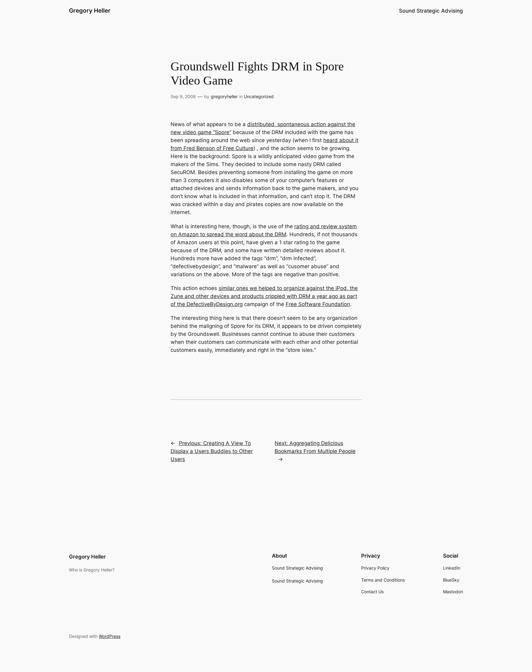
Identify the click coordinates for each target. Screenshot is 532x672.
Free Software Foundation (318, 304)
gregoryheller (224, 96)
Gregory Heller (90, 10)
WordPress (109, 636)
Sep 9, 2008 (183, 96)
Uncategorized (259, 96)
